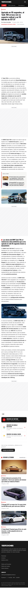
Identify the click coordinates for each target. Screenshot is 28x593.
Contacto (3, 558)
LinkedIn (18, 577)
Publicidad (3, 555)
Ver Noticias (23, 457)
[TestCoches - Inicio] (6, 2)
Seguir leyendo (8, 457)
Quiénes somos (4, 560)
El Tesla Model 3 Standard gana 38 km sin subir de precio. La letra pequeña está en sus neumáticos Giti (13, 531)
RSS (14, 577)
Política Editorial (4, 568)
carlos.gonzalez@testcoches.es (8, 574)
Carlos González (7, 22)
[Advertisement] (14, 61)
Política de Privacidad (6, 564)
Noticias (4, 9)
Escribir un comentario (8, 450)
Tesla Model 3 (21, 5)
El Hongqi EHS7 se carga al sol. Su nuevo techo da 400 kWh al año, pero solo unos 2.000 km (13, 505)
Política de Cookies (5, 566)
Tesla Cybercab (11, 5)
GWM (3, 414)
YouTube (10, 577)
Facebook (3, 577)
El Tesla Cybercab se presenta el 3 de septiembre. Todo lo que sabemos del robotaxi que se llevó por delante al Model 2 (13, 479)
